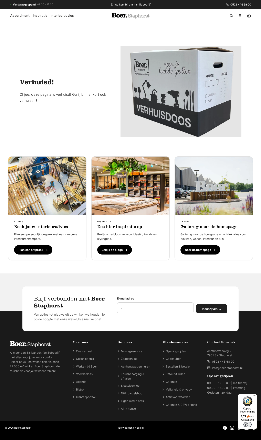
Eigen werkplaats (132, 401)
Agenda (81, 381)
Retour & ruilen (175, 374)
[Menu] (254, 396)
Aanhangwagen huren (135, 366)
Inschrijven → (211, 309)
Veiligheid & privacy (179, 389)
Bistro (80, 389)
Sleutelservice (130, 385)
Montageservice (131, 351)
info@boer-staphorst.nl (227, 368)
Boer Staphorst (22, 427)
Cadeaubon (173, 358)
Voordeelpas (84, 374)
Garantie (171, 381)
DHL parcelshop (131, 393)
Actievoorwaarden (178, 397)
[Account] (240, 15)
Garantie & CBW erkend (181, 404)
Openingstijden (176, 351)
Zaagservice (129, 358)
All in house (128, 408)
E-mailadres (125, 298)
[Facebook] (224, 427)
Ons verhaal (84, 351)
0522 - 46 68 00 (240, 4)
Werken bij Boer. (86, 366)
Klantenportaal (85, 397)
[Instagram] (232, 427)
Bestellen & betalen (178, 366)
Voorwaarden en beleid (130, 427)
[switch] (247, 424)
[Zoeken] (231, 15)
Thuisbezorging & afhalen (132, 376)
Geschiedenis (85, 358)
